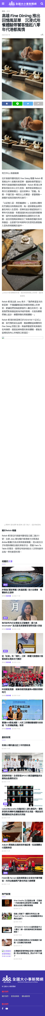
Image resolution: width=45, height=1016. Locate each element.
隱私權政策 (26, 996)
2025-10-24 (16, 695)
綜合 (8, 11)
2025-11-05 (16, 596)
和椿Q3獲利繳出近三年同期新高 (16, 745)
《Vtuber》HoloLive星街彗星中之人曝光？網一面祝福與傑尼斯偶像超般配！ (28, 929)
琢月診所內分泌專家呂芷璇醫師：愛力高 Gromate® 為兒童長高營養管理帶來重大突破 (22, 624)
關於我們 (5, 996)
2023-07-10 (18, 946)
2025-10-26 (16, 662)
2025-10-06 (18, 922)
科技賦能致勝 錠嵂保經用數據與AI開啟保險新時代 (22, 690)
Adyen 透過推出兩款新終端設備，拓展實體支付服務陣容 (22, 846)
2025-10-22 (16, 729)
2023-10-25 (18, 935)
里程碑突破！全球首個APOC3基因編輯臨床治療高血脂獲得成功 (22, 777)
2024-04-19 (6, 35)
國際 (5, 771)
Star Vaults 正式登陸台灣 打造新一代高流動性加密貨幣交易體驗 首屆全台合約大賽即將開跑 (28, 903)
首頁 (3, 11)
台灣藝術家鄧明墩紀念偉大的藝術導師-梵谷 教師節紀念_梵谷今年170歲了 (28, 953)
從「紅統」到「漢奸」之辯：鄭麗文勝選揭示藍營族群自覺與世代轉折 (22, 657)
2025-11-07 (6, 749)
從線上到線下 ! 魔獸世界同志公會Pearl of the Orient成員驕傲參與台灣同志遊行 (28, 916)
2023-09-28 (18, 959)
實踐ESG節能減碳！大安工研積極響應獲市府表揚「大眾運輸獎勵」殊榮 (22, 724)
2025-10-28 (16, 629)
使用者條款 (15, 996)
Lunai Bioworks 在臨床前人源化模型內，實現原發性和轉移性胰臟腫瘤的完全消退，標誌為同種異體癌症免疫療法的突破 (22, 811)
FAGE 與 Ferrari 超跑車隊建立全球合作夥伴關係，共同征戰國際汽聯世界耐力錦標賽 (22, 879)
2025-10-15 (18, 908)
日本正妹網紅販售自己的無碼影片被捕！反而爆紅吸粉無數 (28, 941)
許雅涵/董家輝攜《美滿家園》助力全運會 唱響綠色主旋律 (22, 591)
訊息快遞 (8, 596)
